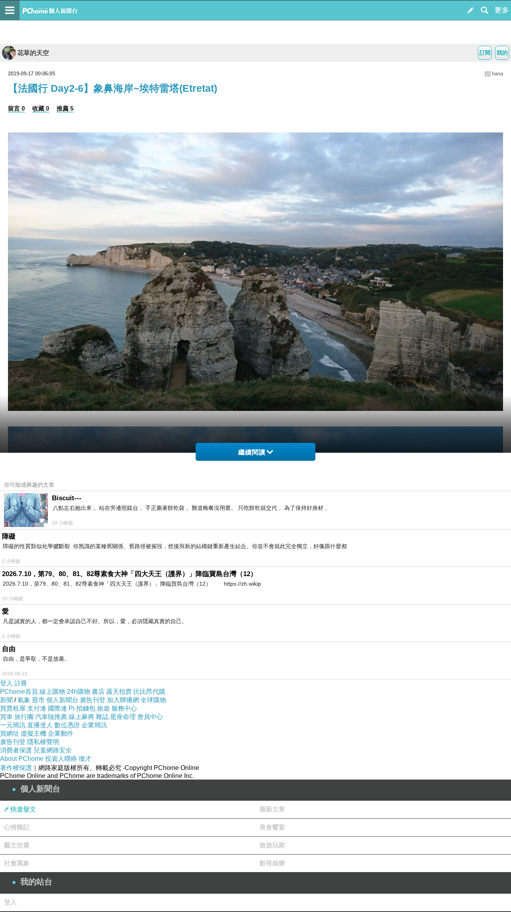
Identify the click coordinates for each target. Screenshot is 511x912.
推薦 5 (65, 108)
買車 (6, 716)
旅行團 (24, 716)
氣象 (24, 700)
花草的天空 (33, 52)
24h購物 (78, 691)
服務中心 (124, 708)
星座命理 (123, 716)
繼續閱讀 (251, 452)
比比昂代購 (149, 691)
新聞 (6, 700)
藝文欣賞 (17, 845)
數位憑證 (67, 725)
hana (497, 74)
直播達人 (40, 725)
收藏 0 (40, 108)
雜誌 (102, 716)
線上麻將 (81, 716)
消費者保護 (16, 750)
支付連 (36, 708)
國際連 (57, 708)
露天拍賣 (119, 691)
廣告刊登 (92, 700)
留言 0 (16, 108)
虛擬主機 (33, 733)
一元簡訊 (13, 725)
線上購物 (52, 691)
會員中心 (150, 716)
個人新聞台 (62, 700)
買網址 (9, 733)
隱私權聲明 (43, 741)
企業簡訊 (94, 725)
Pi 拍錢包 (82, 708)
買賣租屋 (13, 708)
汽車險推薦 (51, 716)
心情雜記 (17, 827)
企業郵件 (60, 733)
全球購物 (153, 700)
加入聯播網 (123, 700)
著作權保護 (16, 767)
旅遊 (103, 708)
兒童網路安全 (53, 750)
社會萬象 (17, 863)
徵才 (85, 758)
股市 (38, 700)
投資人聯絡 (61, 758)
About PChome (22, 758)
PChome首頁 (19, 691)
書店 (98, 691)
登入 (6, 683)
